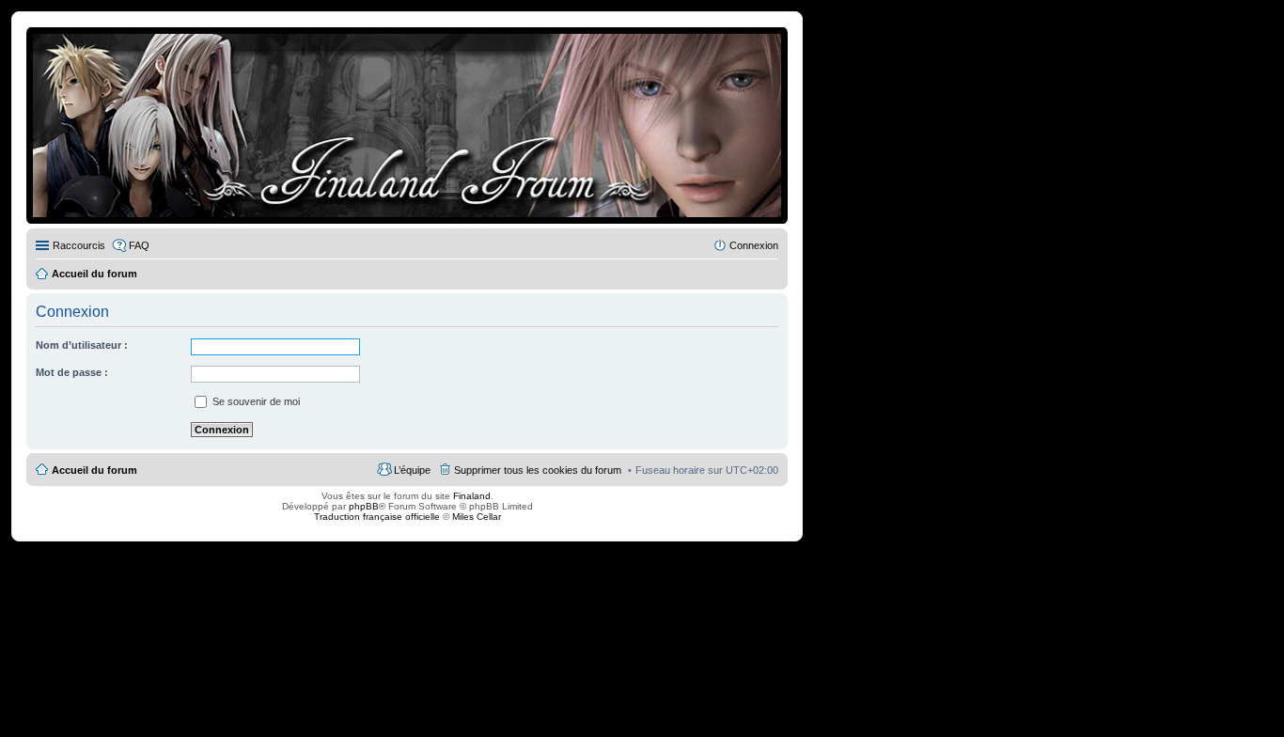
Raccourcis (79, 245)
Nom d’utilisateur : (82, 345)
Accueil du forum (94, 470)
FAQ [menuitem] (139, 245)
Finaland (472, 496)
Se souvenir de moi (255, 401)
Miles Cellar (476, 516)
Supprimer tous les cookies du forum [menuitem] (537, 470)
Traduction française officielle (377, 516)
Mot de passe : (72, 372)
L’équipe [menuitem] (412, 470)
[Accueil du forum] (407, 125)
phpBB (364, 506)
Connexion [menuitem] (753, 245)
